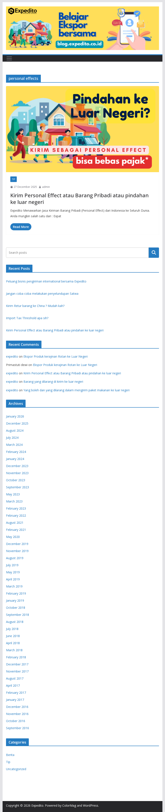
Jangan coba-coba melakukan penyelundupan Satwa (42, 293)
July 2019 (12, 565)
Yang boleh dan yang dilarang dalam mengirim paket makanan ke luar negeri (76, 390)
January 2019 (15, 600)
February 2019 (16, 593)
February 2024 (16, 452)
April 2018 (13, 643)
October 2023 (15, 480)
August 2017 (14, 678)
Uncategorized (16, 769)
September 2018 (17, 615)
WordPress (90, 805)
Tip (13, 179)
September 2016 (17, 728)
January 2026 (15, 416)
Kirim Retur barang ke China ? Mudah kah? (35, 306)
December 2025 (17, 423)
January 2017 (15, 700)
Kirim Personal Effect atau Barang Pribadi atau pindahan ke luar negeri (79, 198)
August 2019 (14, 558)
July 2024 (12, 438)
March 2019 (14, 586)
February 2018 (16, 657)
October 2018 (15, 608)
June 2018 (13, 636)
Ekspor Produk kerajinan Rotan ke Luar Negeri (55, 356)
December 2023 (17, 466)
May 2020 (13, 537)
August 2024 (14, 430)
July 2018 (12, 629)
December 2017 (17, 664)
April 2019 (13, 579)
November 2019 (17, 551)
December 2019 (17, 544)
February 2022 (16, 515)
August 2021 (14, 523)
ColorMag (69, 805)
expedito (12, 356)
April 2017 (13, 685)
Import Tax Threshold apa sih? (27, 318)
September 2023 (17, 487)
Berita (10, 755)
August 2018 (14, 622)
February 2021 (16, 530)
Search (154, 252)
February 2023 (16, 508)
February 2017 (16, 693)
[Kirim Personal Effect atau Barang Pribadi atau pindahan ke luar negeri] (82, 129)
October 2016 (15, 721)
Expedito (37, 805)
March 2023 (14, 501)
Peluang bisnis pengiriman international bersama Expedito (46, 281)
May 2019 (13, 572)
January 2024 (15, 459)
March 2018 (14, 650)
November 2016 (17, 714)
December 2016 (17, 707)
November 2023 (17, 473)
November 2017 (17, 671)
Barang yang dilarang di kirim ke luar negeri (53, 381)
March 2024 (14, 445)
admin (46, 187)
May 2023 (13, 494)
